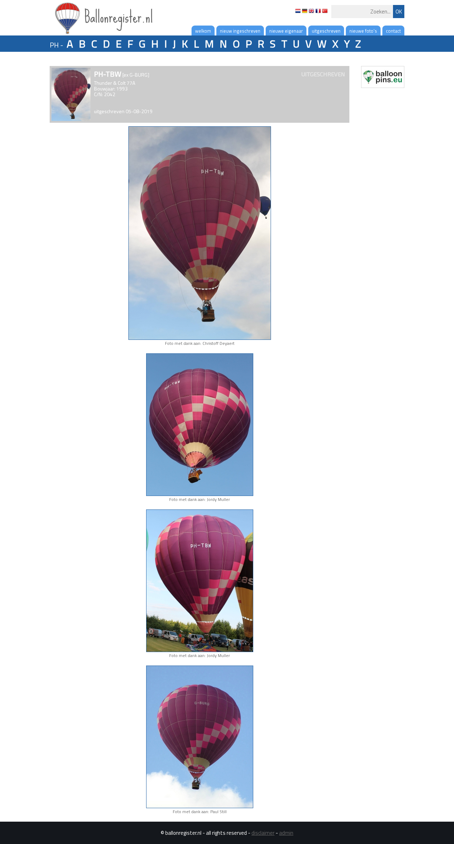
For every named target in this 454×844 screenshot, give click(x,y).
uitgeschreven (326, 30)
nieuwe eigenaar (286, 30)
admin (286, 833)
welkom (203, 30)
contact (393, 30)
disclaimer (263, 833)
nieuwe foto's (363, 30)
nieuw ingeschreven (240, 30)
